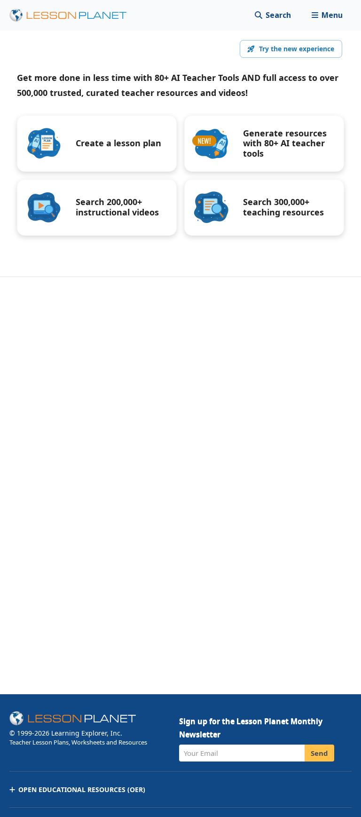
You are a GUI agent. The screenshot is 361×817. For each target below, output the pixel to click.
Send (319, 753)
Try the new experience (296, 48)
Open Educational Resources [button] (81, 789)
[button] (327, 15)
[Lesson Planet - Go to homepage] (73, 15)
